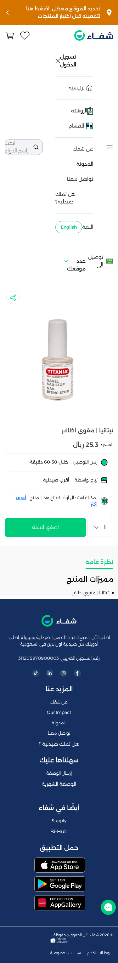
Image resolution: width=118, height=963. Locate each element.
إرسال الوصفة (59, 773)
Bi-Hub (59, 832)
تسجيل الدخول (68, 61)
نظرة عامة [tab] (99, 562)
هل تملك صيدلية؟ (65, 198)
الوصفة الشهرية (59, 784)
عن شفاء (83, 149)
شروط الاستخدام (100, 953)
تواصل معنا (80, 179)
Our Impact (59, 712)
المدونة (84, 164)
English (69, 227)
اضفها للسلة (45, 527)
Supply (59, 820)
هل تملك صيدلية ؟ (59, 744)
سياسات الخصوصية (65, 953)
